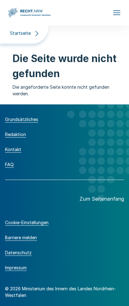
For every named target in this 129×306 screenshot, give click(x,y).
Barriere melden (21, 237)
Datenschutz (18, 252)
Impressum (16, 267)
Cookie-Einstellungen (27, 222)
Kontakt (13, 149)
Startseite (20, 33)
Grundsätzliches (21, 119)
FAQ (9, 164)
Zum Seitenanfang (102, 199)
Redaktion (15, 134)
